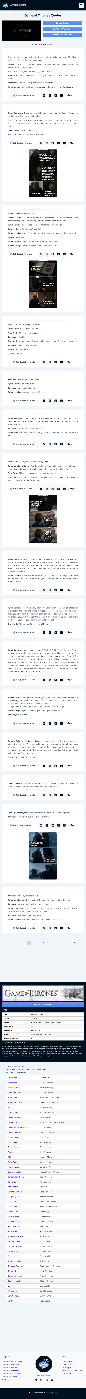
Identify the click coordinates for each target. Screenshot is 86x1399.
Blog (4, 1379)
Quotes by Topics (9, 1376)
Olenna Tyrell (13, 1212)
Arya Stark (12, 1083)
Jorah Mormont (14, 1187)
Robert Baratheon (15, 1236)
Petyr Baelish (13, 1216)
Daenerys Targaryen (17, 1127)
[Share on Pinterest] (52, 143)
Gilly (10, 1157)
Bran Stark (12, 1097)
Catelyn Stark (14, 1112)
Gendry (11, 1152)
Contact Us (68, 1361)
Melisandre (13, 1202)
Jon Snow (12, 1182)
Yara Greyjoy (13, 1296)
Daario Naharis (14, 1122)
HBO (32, 1026)
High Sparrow (14, 1167)
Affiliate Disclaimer (71, 1373)
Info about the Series (62, 35)
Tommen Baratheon (16, 1266)
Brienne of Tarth (15, 1102)
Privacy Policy (69, 1367)
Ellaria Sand (13, 1142)
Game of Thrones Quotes (43, 1004)
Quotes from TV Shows (12, 1361)
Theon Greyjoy (14, 1261)
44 (44, 942)
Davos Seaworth (15, 1132)
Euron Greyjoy (14, 1147)
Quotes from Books (10, 1367)
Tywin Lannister (15, 1281)
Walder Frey (13, 1291)
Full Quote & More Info (25, 95)
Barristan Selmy (15, 1088)
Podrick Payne (14, 1221)
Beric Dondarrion (15, 1093)
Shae (10, 1256)
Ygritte (11, 1301)
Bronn (10, 1107)
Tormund (12, 1271)
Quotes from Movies (11, 1364)
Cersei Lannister (15, 1117)
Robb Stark (12, 1231)
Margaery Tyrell (15, 1197)
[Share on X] (49, 95)
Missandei (12, 1206)
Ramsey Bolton (14, 1226)
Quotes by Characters (62, 29)
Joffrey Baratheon (16, 1177)
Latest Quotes (62, 23)
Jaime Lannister (15, 1172)
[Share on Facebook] (43, 95)
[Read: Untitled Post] (43, 173)
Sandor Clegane (15, 1246)
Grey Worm (13, 1162)
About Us (67, 1364)
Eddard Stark (13, 1137)
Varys (10, 1286)
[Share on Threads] (55, 95)
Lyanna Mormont (15, 1192)
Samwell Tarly (14, 1241)
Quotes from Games (10, 1370)
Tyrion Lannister (15, 1276)
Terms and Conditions (72, 1370)
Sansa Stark (13, 1251)
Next (77, 942)
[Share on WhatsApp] (61, 95)
